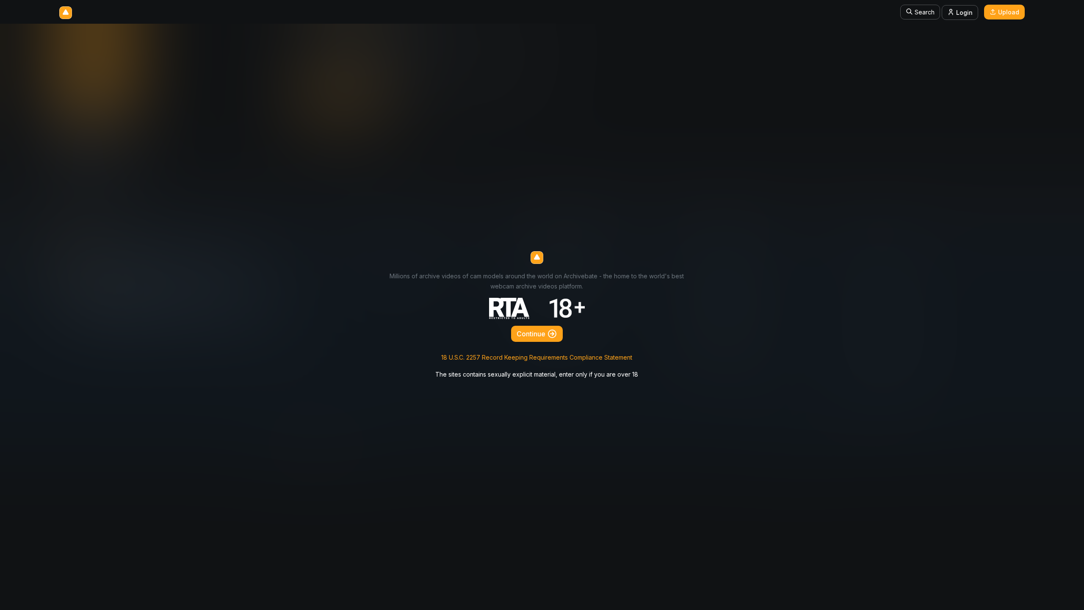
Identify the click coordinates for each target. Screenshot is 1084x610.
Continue (532, 334)
